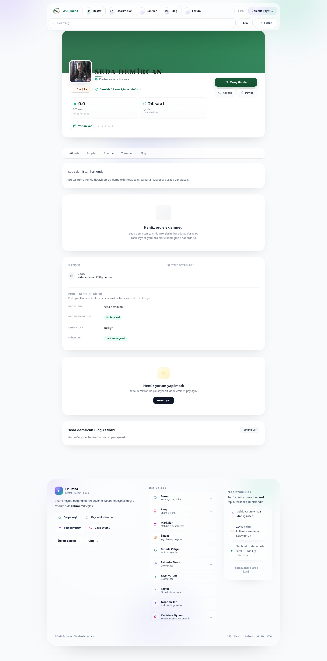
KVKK (269, 636)
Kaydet (227, 92)
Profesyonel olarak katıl (249, 569)
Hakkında (73, 153)
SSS (229, 636)
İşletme (109, 153)
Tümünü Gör (249, 429)
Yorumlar (127, 153)
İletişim (238, 636)
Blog (143, 153)
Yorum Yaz (85, 126)
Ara (245, 23)
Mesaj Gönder (239, 82)
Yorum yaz (164, 400)
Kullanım (249, 636)
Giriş (241, 11)
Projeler (92, 153)
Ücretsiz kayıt (69, 541)
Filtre (268, 23)
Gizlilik (260, 636)
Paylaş (249, 92)
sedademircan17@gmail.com (95, 277)
